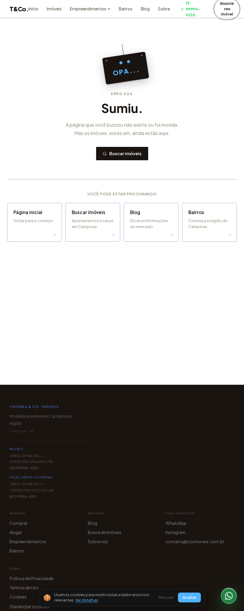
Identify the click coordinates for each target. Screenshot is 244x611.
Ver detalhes (86, 600)
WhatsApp (176, 523)
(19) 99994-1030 (24, 468)
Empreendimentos (28, 541)
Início (33, 8)
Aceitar (189, 597)
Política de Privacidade (32, 578)
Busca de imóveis (104, 532)
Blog (145, 8)
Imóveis (54, 8)
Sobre (164, 8)
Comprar (19, 523)
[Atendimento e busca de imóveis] (229, 596)
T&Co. (19, 8)
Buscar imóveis (125, 153)
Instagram (176, 532)
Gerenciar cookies (29, 606)
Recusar (166, 597)
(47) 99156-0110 (23, 496)
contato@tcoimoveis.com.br (195, 541)
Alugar (16, 532)
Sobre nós (98, 541)
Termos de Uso (24, 587)
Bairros (125, 8)
